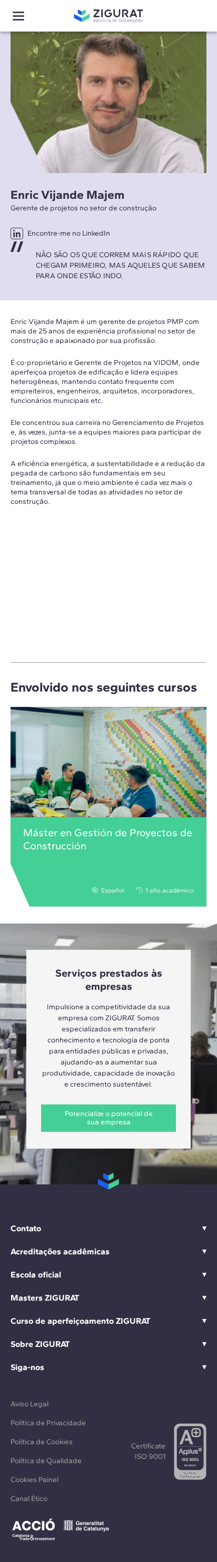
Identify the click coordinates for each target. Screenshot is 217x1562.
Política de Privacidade (48, 1422)
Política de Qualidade (46, 1460)
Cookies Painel (34, 1479)
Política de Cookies (42, 1441)
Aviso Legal (29, 1403)
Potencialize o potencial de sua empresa (109, 1118)
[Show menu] (18, 16)
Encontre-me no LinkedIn (68, 233)
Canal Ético (29, 1498)
